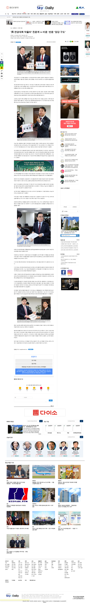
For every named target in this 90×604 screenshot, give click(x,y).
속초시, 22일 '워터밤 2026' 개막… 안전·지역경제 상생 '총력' (43, 529)
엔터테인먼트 (67, 577)
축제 (67, 567)
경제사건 (26, 572)
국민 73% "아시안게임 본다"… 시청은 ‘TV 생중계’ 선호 (67, 529)
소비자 (26, 569)
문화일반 (66, 562)
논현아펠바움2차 (39, 454)
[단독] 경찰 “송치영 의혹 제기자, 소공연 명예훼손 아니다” (70, 249)
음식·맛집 (66, 574)
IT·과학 (33, 576)
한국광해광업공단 (75, 453)
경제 (34, 13)
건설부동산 (50, 13)
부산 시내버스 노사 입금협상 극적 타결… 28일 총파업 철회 (17, 552)
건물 (52, 564)
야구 (72, 566)
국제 (55, 13)
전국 (26, 580)
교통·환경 (20, 576)
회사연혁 (31, 601)
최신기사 (14, 13)
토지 (52, 566)
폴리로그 (15, 28)
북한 (12, 569)
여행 (65, 567)
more (78, 239)
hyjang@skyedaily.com (23, 349)
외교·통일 (14, 567)
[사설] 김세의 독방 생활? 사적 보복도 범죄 (69, 242)
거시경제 (26, 574)
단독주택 (75, 454)
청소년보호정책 (63, 601)
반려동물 (66, 572)
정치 (28, 13)
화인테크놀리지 (63, 453)
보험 (45, 567)
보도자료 (20, 580)
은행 (45, 564)
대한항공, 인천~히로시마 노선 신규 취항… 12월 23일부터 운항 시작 (43, 483)
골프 (72, 569)
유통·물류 (33, 567)
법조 (19, 574)
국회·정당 (20, 28)
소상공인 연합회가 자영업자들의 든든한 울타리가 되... (68, 263)
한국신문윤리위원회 (78, 596)
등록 (50, 400)
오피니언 (19, 13)
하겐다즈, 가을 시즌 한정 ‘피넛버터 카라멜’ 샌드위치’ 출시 (67, 483)
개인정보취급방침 (56, 601)
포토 (65, 13)
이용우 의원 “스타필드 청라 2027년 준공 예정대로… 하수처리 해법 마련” (16, 483)
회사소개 (24, 601)
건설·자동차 (34, 564)
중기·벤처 (40, 562)
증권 (45, 566)
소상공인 (40, 574)
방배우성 (15, 454)
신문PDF (7, 580)
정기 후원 (34, 360)
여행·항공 (33, 572)
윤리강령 (35, 601)
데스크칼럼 (7, 564)
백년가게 (40, 572)
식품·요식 (33, 571)
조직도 (28, 601)
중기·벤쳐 (27, 566)
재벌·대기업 (27, 564)
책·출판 (66, 564)
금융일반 (46, 562)
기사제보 (65, 211)
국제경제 (59, 564)
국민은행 (39, 453)
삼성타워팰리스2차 (51, 454)
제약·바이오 (34, 569)
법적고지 (51, 601)
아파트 (52, 567)
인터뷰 (6, 569)
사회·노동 (20, 564)
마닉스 (27, 453)
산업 (37, 13)
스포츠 (61, 13)
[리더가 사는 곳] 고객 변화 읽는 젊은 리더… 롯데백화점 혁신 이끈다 (69, 232)
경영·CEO (27, 562)
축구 (72, 567)
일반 (52, 562)
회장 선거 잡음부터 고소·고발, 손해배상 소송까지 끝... (68, 260)
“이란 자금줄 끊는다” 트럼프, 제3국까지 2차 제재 (17, 528)
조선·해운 (33, 566)
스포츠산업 (73, 562)
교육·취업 (20, 567)
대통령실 (13, 562)
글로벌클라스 (60, 569)
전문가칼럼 (7, 566)
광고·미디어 (34, 574)
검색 (41, 421)
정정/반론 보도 (33, 580)
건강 (65, 576)
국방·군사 (20, 571)
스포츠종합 (73, 564)
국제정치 (59, 567)
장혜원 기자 (15, 42)
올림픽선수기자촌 (27, 454)
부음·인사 (20, 577)
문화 (58, 13)
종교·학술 (66, 569)
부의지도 (24, 13)
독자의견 (47, 601)
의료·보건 (20, 572)
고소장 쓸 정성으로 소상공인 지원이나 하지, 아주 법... (69, 257)
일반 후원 (34, 363)
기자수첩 (7, 567)
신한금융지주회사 (51, 453)
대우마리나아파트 (63, 454)
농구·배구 (73, 571)
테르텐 (15, 453)
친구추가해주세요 (63, 275)
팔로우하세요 (70, 275)
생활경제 (41, 13)
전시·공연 (66, 566)
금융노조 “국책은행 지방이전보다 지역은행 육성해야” (22, 17)
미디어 (66, 571)
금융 (46, 13)
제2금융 (46, 569)
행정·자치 (14, 566)
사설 (6, 562)
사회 (31, 13)
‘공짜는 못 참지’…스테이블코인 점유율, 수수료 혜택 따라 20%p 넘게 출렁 (38, 23)
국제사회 (59, 566)
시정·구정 (27, 571)
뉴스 (11, 28)
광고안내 (39, 601)
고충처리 (44, 602)
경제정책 (26, 567)
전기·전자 (33, 562)
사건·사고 (20, 562)
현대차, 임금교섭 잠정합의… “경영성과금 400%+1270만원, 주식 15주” (67, 506)
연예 (81, 566)
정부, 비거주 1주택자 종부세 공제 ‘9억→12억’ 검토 (42, 506)
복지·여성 (20, 566)
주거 (19, 569)
